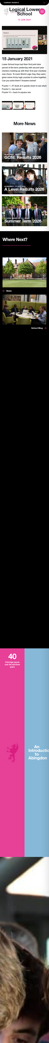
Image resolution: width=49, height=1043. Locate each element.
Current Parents (11, 2)
